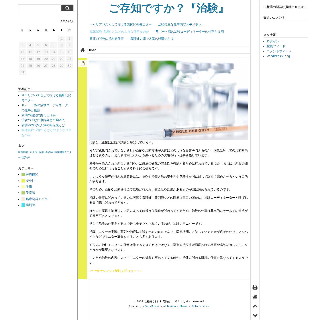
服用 (41, 152)
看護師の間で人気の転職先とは (152, 38)
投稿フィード (276, 46)
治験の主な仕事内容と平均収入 (180, 24)
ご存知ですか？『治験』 (169, 8)
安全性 (33, 152)
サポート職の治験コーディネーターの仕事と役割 (189, 31)
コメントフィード (279, 51)
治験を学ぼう (124, 271)
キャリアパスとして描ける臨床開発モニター (121, 24)
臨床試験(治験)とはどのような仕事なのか (119, 31)
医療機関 (23, 152)
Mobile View (200, 306)
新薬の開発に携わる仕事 (107, 38)
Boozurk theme (177, 306)
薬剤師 (26, 157)
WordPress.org (278, 56)
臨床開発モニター (38, 199)
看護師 (49, 152)
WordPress (152, 306)
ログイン (273, 41)
